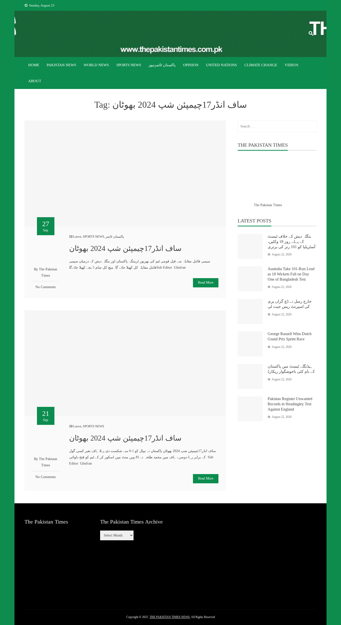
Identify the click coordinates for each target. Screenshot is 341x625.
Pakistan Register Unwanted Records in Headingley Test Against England (290, 404)
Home (33, 65)
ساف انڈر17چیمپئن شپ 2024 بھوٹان (125, 248)
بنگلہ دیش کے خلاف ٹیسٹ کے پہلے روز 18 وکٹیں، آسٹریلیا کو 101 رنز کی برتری (291, 241)
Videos (291, 65)
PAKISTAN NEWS (61, 65)
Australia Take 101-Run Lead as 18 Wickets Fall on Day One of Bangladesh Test (291, 274)
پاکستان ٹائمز (115, 236)
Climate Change (260, 65)
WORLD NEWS (96, 65)
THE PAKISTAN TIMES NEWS (170, 617)
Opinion (190, 65)
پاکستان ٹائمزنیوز (162, 65)
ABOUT (34, 81)
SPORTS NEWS (128, 65)
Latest (77, 236)
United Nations (221, 65)
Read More (205, 282)
